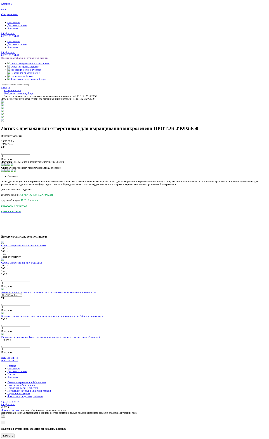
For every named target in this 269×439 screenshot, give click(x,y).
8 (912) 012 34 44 (10, 36)
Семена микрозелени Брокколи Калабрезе (23, 245)
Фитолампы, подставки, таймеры (25, 396)
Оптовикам (13, 22)
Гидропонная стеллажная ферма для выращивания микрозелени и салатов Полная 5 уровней (50, 337)
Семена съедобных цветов (21, 385)
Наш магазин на (9, 357)
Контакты (12, 28)
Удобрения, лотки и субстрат (22, 388)
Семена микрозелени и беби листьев (26, 382)
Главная (11, 365)
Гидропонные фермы (18, 393)
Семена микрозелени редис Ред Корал (21, 262)
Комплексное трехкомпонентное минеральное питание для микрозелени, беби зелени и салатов (52, 316)
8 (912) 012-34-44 (10, 401)
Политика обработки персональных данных (24, 58)
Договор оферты (10, 410)
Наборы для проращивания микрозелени (29, 390)
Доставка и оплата (17, 25)
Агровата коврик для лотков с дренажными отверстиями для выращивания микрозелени (48, 292)
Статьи (11, 374)
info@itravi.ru (8, 33)
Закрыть (7, 435)
